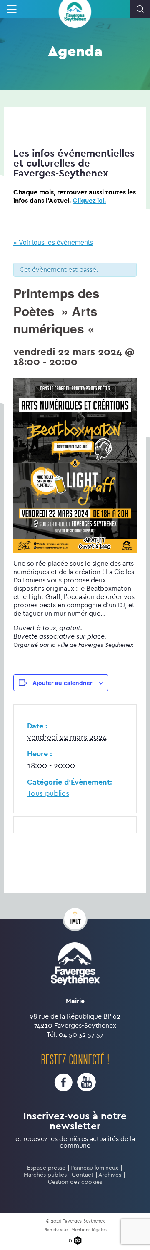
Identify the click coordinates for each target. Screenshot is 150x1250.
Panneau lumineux (94, 1167)
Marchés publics (45, 1174)
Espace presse (46, 1167)
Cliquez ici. (89, 200)
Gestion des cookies (75, 1181)
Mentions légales (89, 1230)
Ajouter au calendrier (62, 682)
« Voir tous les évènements (53, 242)
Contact (82, 1174)
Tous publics (48, 793)
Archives (109, 1174)
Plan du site (55, 1230)
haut (75, 921)
